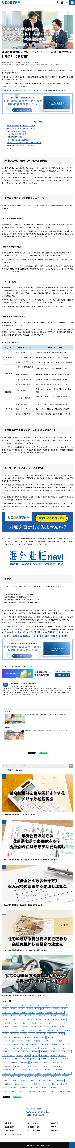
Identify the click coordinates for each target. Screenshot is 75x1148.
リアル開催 (43, 1091)
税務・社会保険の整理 (18, 134)
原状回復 (67, 1030)
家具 (56, 1005)
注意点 (56, 1008)
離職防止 (7, 1084)
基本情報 (37, 65)
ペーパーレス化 (58, 1062)
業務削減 (32, 1091)
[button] (72, 2)
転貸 (24, 1023)
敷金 (15, 1019)
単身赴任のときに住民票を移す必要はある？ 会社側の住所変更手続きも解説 (29, 860)
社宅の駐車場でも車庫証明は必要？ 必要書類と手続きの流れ (24, 995)
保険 (16, 1026)
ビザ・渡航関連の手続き (19, 131)
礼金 (23, 1019)
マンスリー (48, 1084)
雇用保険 (44, 1055)
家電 (6, 1016)
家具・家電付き (40, 1037)
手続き (9, 65)
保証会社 (67, 1073)
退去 (13, 65)
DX (5, 1062)
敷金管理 (7, 1073)
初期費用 (44, 1051)
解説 (52, 65)
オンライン (56, 1051)
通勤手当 (14, 1062)
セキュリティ (30, 1016)
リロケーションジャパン (12, 626)
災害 (36, 1048)
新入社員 (46, 1044)
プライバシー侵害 (9, 1041)
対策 (64, 1023)
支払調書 (7, 1059)
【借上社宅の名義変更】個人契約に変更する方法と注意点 (23, 905)
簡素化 (47, 1062)
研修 (6, 1087)
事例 (23, 1005)
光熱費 (25, 1026)
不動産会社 (56, 1048)
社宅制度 (15, 1030)
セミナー (54, 1130)
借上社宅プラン (34, 1123)
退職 (28, 1055)
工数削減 (55, 1059)
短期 (58, 1084)
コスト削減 (35, 1087)
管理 (64, 1019)
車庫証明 (64, 1016)
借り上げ (16, 1051)
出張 (65, 1084)
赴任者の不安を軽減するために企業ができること (24, 142)
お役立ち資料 (9, 1127)
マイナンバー (53, 1023)
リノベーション (9, 1055)
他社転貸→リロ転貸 (32, 1066)
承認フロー (49, 1069)
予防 (6, 1034)
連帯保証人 (18, 1037)
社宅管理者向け (45, 65)
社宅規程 (29, 1077)
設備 (29, 1041)
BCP (16, 1059)
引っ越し (35, 1044)
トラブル (47, 1008)
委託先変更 (8, 1066)
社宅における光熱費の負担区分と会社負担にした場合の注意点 (24, 950)
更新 (30, 1008)
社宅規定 (24, 1080)
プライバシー (53, 1037)
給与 (39, 1005)
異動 (39, 1073)
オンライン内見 (17, 1016)
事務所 (54, 1087)
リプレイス (42, 1034)
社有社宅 (52, 1034)
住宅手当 (66, 1044)
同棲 (65, 1048)
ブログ (53, 1127)
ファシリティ (56, 1077)
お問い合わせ (66, 2)
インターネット (19, 1073)
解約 (38, 1008)
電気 (55, 1026)
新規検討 (45, 1066)
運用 (62, 1034)
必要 (36, 1055)
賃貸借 (34, 1026)
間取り (48, 1041)
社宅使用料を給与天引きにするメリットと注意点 (19, 814)
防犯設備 (38, 1041)
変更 (24, 1034)
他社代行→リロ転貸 (26, 1069)
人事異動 (48, 1073)
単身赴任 (57, 65)
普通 (16, 1012)
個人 (6, 1077)
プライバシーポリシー (12, 1134)
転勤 (17, 65)
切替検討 (18, 1066)
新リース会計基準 (9, 1091)
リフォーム (67, 1051)
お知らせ (54, 1123)
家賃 (54, 1055)
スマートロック (43, 1016)
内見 (20, 1055)
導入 (24, 1030)
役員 (32, 1012)
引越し (6, 1051)
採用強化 (60, 1080)
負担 (31, 1019)
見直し (39, 1019)
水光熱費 (22, 1091)
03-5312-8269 (58, 2)
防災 (64, 1005)
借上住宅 (42, 1080)
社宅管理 (22, 65)
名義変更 (15, 1034)
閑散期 (50, 1012)
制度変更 (44, 1059)
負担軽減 (65, 1059)
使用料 (14, 1080)
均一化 (39, 1069)
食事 (33, 1080)
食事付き (56, 1044)
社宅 (5, 65)
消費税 (62, 1055)
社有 (41, 1030)
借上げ (33, 1030)
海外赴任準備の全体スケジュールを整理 (21, 125)
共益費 (26, 1051)
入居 (14, 1008)
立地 (38, 1077)
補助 (6, 1080)
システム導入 (36, 1062)
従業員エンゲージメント (21, 1084)
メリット (7, 1012)
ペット (43, 1023)
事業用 (45, 1087)
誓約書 (27, 1048)
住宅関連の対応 (16, 137)
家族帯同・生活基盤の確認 (20, 140)
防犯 (21, 1041)
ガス (6, 1030)
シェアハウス (16, 1048)
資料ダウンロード (62, 2)
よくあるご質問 (34, 1130)
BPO (6, 1048)
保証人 (28, 1037)
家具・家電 (26, 1059)
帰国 (51, 1080)
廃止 (46, 1077)
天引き (47, 1005)
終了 (15, 1005)
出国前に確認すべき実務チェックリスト (21, 128)
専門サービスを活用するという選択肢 (20, 145)
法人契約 (7, 1037)
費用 (6, 1008)
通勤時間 (24, 1062)
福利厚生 (45, 1048)
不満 (32, 1034)
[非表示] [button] (39, 122)
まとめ (9, 148)
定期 (24, 1012)
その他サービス (34, 1127)
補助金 (14, 1087)
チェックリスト (65, 65)
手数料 (58, 1073)
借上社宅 (7, 1044)
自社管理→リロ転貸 (10, 1069)
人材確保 (24, 1087)
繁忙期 (40, 1012)
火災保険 (7, 1026)
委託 (65, 1008)
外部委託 (33, 1023)
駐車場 (54, 1016)
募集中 (6, 1005)
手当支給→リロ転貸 (58, 1066)
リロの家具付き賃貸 (65, 1091)
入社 (66, 1077)
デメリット (60, 1012)
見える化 (60, 1069)
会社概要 (7, 1123)
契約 (22, 1008)
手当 (36, 1059)
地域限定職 (37, 1084)
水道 (63, 1026)
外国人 (31, 1073)
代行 (16, 1023)
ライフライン (29, 65)
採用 (53, 1091)
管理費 (35, 1051)
